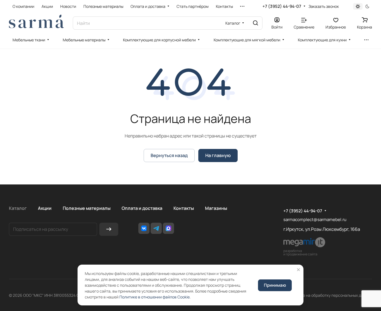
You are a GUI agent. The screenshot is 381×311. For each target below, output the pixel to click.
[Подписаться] (108, 229)
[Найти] (255, 23)
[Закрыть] (298, 270)
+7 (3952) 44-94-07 (281, 6)
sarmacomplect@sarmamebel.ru (314, 219)
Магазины (216, 208)
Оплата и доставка (142, 208)
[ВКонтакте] (143, 228)
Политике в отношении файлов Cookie (154, 297)
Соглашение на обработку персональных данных (327, 295)
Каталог (18, 208)
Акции (45, 208)
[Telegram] (156, 228)
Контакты (183, 208)
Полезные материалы (86, 208)
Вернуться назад (169, 155)
